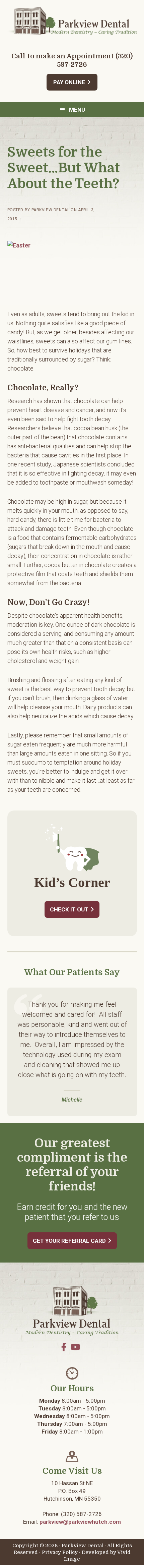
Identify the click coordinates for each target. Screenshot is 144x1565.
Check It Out (69, 909)
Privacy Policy (60, 1552)
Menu (77, 109)
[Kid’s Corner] (72, 870)
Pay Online (69, 82)
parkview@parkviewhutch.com (80, 1521)
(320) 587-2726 (81, 1514)
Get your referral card (69, 1240)
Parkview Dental (72, 21)
